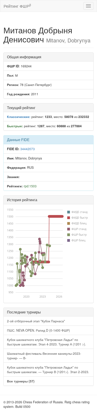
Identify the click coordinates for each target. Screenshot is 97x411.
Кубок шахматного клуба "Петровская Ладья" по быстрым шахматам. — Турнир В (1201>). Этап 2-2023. (48, 369)
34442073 (27, 149)
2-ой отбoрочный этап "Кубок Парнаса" (36, 321)
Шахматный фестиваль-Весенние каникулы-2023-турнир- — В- (44, 355)
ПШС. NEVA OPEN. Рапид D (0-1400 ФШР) (38, 330)
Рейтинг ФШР (17, 6)
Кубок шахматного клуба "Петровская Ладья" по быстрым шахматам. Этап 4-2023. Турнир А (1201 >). (46, 341)
